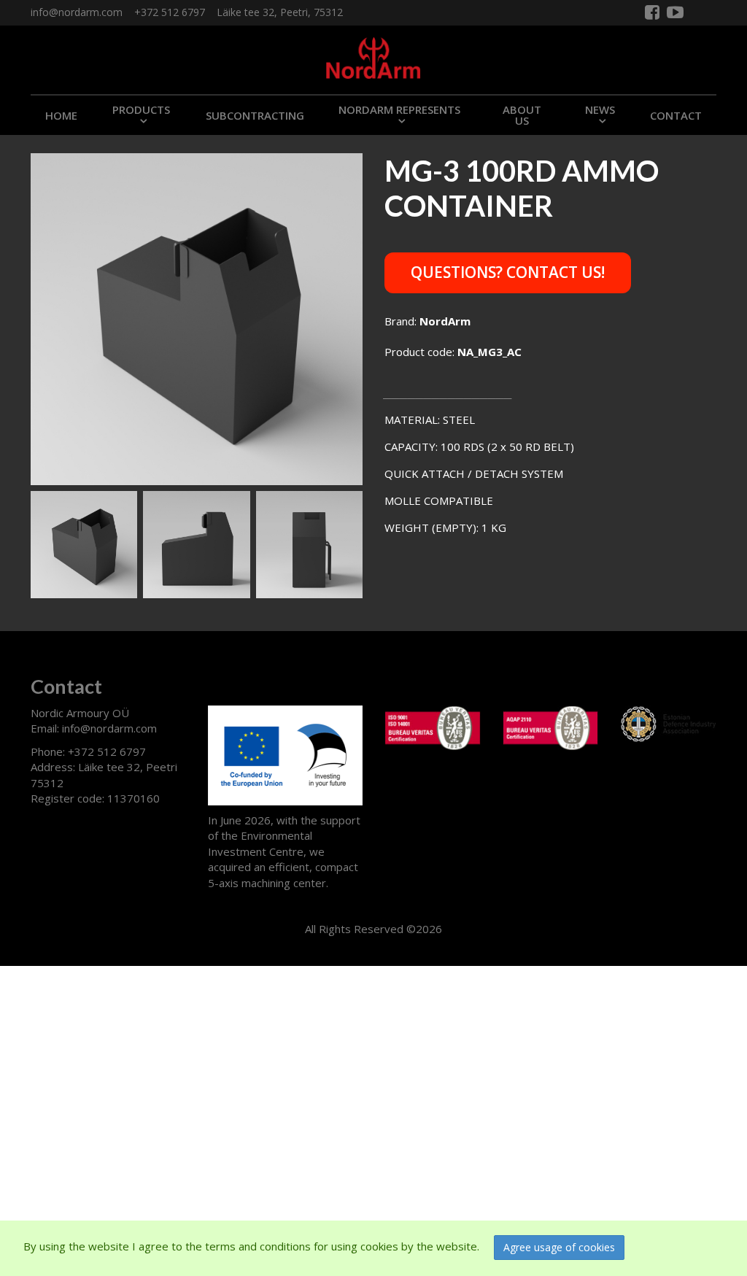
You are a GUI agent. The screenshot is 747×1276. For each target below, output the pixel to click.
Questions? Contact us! (508, 272)
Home (61, 115)
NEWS (600, 109)
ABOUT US (522, 115)
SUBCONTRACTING (255, 115)
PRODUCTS (141, 109)
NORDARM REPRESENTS (399, 109)
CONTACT (676, 115)
